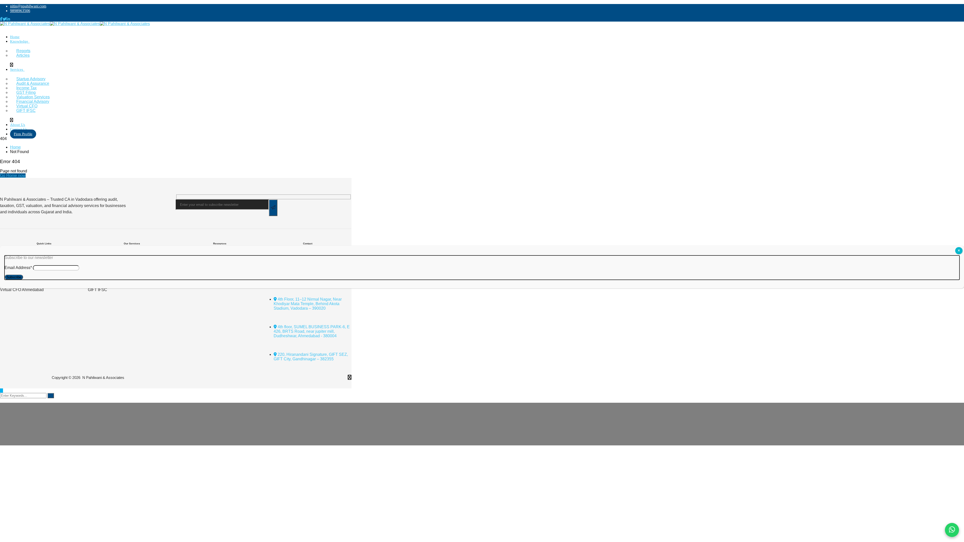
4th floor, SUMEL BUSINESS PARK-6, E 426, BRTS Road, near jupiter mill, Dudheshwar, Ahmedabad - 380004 (312, 331)
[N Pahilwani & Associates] (25, 24)
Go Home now (13, 175)
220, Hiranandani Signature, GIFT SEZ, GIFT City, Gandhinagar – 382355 (311, 356)
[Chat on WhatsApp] (952, 530)
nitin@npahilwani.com (28, 6)
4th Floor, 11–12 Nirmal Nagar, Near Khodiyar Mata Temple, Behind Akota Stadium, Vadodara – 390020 (308, 303)
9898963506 (20, 11)
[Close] (958, 250)
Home (15, 147)
